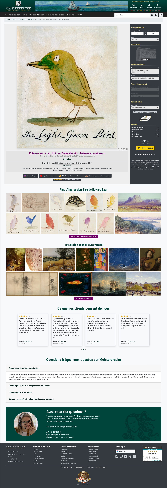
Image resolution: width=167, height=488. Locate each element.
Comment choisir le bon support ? (21, 392)
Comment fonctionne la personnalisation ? (24, 368)
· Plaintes (35, 461)
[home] (5, 15)
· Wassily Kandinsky (93, 456)
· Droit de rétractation (38, 458)
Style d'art (40, 15)
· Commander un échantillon (68, 463)
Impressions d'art (14, 15)
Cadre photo (50, 15)
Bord (132, 37)
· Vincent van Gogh (93, 449)
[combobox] (145, 39)
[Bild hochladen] (161, 15)
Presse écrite (59, 15)
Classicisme (22, 19)
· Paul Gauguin (92, 454)
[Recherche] (152, 15)
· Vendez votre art (65, 451)
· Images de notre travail (67, 458)
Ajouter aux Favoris (48, 176)
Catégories (32, 15)
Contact (79, 15)
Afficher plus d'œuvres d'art (83, 298)
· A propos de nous (38, 463)
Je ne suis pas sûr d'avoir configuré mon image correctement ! (31, 399)
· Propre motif (64, 449)
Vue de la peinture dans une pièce (99, 176)
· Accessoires (64, 461)
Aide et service (70, 15)
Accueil (8, 19)
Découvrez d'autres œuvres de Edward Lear (83, 236)
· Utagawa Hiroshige (93, 458)
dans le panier (146, 148)
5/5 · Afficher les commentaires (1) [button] (71, 179)
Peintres (24, 15)
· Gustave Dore (92, 461)
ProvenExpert (28, 341)
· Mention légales (37, 451)
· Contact (35, 449)
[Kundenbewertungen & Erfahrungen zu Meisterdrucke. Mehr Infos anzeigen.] (152, 453)
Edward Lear (31, 19)
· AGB (34, 454)
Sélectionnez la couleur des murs (72, 176)
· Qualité (63, 456)
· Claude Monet (92, 451)
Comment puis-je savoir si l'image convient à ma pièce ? (29, 386)
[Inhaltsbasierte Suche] (156, 15)
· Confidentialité (37, 456)
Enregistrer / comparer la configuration (146, 112)
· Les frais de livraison (66, 454)
